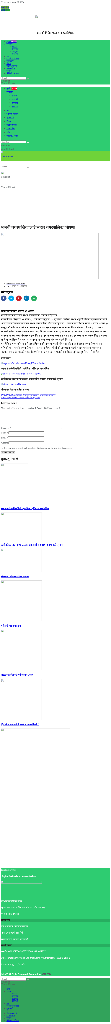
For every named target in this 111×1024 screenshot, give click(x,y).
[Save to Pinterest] (19, 298)
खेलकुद (15, 51)
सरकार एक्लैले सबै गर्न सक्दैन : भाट (17, 675)
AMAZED (46, 974)
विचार (8, 63)
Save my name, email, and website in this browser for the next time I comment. (38, 448)
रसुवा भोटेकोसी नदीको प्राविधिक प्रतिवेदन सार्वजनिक (25, 368)
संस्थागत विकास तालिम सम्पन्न (15, 389)
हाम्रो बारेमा (5, 10)
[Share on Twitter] (11, 298)
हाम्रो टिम (5, 7)
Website (4, 443)
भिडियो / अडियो (12, 73)
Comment (6, 428)
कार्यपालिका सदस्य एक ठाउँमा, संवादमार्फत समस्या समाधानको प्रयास (32, 379)
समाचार (9, 44)
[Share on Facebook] (3, 298)
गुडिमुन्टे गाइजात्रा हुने (11, 625)
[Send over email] (34, 298)
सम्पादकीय (10, 68)
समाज (14, 46)
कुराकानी (10, 61)
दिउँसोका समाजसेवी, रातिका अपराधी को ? (20, 724)
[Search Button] (28, 78)
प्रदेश (8, 71)
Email (4, 438)
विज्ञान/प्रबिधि (11, 66)
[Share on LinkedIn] (26, 298)
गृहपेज (11, 41)
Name (4, 433)
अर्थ (7, 56)
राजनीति (15, 49)
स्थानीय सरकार (12, 59)
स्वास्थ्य (15, 54)
